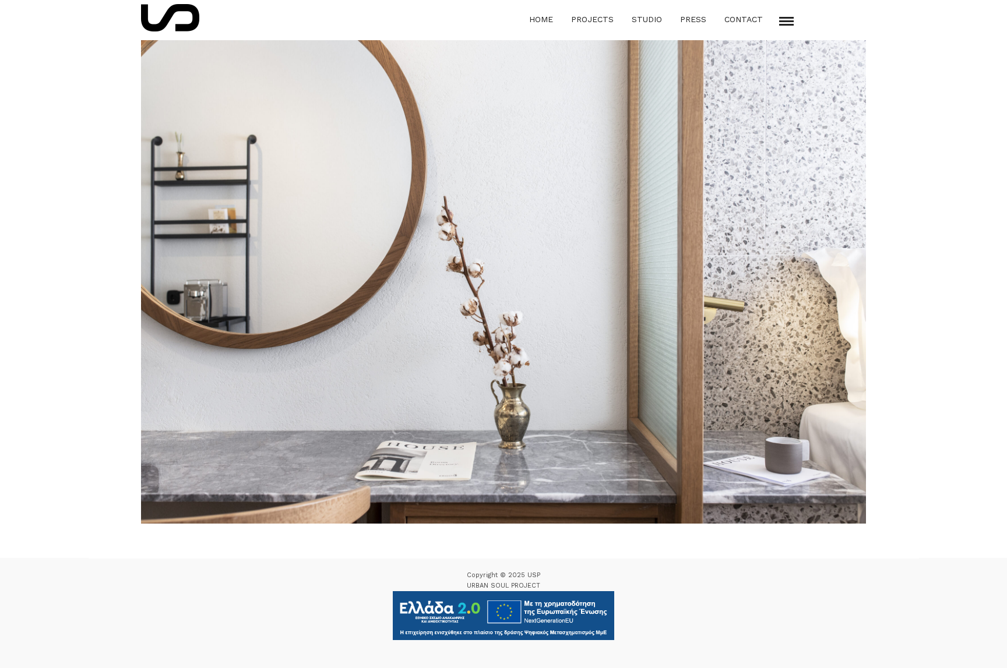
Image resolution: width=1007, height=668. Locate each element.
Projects (592, 19)
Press (693, 19)
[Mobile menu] (786, 21)
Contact (743, 19)
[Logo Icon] (170, 17)
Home (541, 19)
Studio (647, 19)
